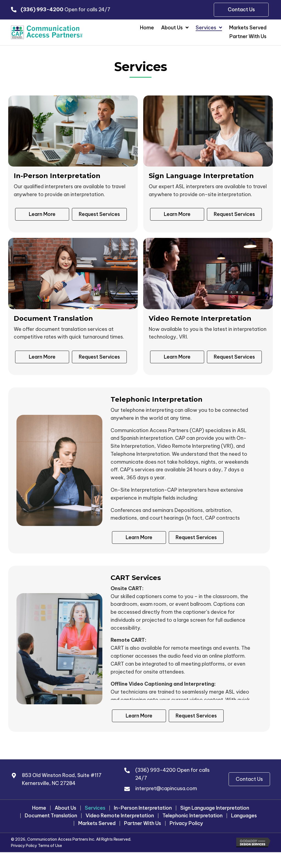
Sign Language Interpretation (214, 808)
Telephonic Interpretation (192, 815)
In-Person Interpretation (143, 808)
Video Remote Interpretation (120, 815)
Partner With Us (142, 823)
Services (95, 808)
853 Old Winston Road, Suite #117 (62, 775)
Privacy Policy (186, 823)
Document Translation (51, 815)
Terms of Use (50, 845)
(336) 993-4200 (155, 770)
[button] (249, 779)
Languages (244, 815)
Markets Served (97, 823)
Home (39, 808)
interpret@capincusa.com (166, 788)
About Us (65, 808)
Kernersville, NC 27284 (48, 783)
